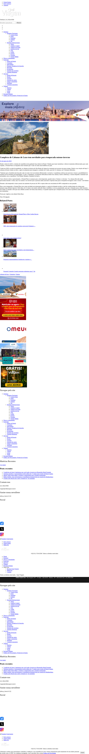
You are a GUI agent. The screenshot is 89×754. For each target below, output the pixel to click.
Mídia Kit (6, 545)
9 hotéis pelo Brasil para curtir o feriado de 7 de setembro (19, 478)
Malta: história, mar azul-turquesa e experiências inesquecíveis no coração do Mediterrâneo (28, 477)
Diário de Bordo (11, 61)
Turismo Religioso (12, 72)
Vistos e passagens (12, 81)
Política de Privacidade (49, 753)
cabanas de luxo (4, 274)
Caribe (12, 52)
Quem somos (7, 543)
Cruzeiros (9, 63)
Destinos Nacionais (12, 33)
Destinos (5, 32)
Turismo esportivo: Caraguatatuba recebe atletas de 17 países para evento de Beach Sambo (28, 474)
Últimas (5, 86)
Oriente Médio (14, 56)
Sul (11, 41)
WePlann (9, 83)
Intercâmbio (10, 64)
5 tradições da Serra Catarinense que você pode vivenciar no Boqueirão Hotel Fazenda (27, 472)
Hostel (9, 77)
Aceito (82, 752)
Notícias (9, 88)
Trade (8, 92)
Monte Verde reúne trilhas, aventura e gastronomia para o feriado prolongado (24, 475)
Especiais (6, 60)
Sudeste (12, 39)
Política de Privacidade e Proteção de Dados (15, 95)
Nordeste (12, 38)
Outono (18, 274)
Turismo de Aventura (12, 70)
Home (5, 556)
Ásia (11, 50)
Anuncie (5, 5)
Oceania (12, 55)
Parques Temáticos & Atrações (15, 66)
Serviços (5, 74)
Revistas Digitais (8, 94)
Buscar (19, 22)
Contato (9, 572)
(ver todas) (3, 465)
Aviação (9, 78)
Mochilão (9, 67)
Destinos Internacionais (13, 42)
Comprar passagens (12, 84)
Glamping (12, 274)
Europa (12, 53)
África (12, 44)
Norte (12, 36)
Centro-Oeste (14, 35)
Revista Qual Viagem (13, 569)
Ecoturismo (10, 69)
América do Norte (15, 47)
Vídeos (9, 89)
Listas (8, 91)
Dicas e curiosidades (9, 58)
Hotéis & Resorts (11, 75)
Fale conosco (7, 542)
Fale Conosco (7, 3)
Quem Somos (7, 2)
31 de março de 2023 (6, 161)
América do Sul (14, 49)
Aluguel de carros (12, 80)
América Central (14, 46)
